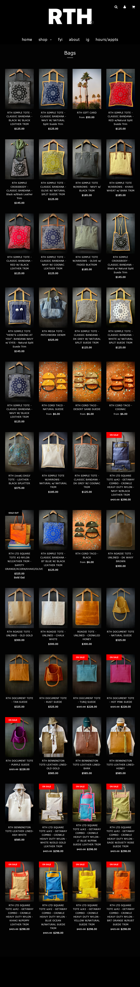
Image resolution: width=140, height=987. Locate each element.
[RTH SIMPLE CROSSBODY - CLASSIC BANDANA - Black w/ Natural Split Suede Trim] (120, 233)
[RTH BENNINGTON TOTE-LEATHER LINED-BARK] (87, 737)
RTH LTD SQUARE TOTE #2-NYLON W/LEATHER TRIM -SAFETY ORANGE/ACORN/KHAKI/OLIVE (24, 561)
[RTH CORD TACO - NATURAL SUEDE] (53, 382)
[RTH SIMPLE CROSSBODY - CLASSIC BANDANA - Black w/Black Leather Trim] (19, 159)
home (27, 39)
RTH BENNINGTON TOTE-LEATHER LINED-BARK (87, 764)
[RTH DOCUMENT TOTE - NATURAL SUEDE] (120, 608)
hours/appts (107, 39)
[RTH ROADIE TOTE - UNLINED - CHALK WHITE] (53, 608)
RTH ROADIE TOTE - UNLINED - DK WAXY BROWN (120, 557)
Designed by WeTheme (46, 980)
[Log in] (124, 6)
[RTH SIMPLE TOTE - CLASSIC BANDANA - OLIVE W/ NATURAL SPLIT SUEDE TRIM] (53, 159)
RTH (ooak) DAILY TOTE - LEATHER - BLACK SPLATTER (19, 479)
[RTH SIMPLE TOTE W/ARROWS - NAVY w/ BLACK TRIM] (87, 159)
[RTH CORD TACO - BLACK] (87, 530)
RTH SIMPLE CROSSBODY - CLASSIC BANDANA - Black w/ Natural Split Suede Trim (121, 265)
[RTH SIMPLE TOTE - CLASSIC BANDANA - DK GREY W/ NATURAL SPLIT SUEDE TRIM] (87, 307)
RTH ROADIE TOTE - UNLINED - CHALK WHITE (53, 635)
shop (44, 39)
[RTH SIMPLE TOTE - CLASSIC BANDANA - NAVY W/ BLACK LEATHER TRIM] (19, 382)
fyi (60, 39)
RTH (7, 980)
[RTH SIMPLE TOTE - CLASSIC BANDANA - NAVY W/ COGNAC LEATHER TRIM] (53, 233)
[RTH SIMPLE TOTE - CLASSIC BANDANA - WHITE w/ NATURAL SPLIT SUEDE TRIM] (120, 307)
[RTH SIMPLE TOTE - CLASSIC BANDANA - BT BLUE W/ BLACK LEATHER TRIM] (53, 530)
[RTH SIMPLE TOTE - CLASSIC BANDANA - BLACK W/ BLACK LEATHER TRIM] (19, 89)
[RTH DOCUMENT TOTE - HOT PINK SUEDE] (120, 674)
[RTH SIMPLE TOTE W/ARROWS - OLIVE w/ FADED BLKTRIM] (87, 233)
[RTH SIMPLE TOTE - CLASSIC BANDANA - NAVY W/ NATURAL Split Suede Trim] (53, 89)
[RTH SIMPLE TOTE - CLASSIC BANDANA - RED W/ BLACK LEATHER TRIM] (19, 233)
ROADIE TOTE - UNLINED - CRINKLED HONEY (87, 635)
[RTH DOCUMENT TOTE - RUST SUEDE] (53, 674)
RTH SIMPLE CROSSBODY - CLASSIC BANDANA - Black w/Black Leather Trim (19, 190)
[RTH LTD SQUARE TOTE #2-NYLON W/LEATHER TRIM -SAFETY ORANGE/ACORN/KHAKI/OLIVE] (19, 530)
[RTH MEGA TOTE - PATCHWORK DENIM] (53, 307)
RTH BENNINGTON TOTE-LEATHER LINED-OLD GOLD (53, 764)
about (74, 39)
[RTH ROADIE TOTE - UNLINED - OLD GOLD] (19, 608)
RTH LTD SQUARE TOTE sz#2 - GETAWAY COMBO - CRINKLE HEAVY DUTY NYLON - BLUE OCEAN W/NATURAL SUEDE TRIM (53, 917)
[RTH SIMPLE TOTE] (19, 307)
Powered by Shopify (22, 980)
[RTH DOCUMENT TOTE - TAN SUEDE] (19, 674)
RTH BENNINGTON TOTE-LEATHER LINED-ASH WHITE (19, 831)
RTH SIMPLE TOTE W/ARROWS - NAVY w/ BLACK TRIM (87, 186)
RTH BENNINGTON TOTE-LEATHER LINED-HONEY (121, 764)
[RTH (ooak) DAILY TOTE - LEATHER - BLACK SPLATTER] (19, 452)
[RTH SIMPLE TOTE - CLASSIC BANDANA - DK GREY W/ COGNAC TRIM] (87, 452)
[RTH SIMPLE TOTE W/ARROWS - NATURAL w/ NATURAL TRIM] (53, 452)
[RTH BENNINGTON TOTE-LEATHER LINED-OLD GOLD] (53, 737)
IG (87, 39)
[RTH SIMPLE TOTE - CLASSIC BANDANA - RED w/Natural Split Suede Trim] (120, 89)
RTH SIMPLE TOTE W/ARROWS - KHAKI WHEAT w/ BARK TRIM (120, 186)
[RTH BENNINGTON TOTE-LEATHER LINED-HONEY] (120, 737)
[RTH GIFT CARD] (87, 89)
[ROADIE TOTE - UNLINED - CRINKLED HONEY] (87, 608)
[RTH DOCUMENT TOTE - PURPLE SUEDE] (19, 737)
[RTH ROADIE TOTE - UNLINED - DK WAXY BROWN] (120, 530)
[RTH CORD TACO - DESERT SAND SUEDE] (87, 382)
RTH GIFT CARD (87, 112)
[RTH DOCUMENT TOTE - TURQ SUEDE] (87, 674)
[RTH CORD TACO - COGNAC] (120, 382)
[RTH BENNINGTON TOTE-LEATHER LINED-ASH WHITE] (19, 804)
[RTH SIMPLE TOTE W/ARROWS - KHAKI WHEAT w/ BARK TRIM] (120, 159)
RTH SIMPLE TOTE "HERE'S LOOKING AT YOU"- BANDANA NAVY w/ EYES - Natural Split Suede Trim (19, 339)
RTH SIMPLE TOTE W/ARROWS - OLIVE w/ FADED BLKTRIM (87, 261)
